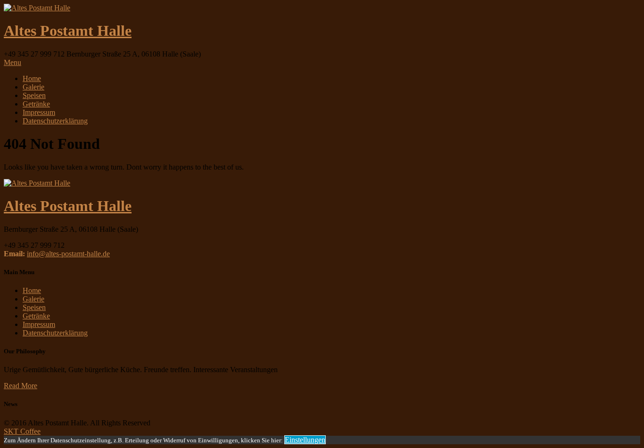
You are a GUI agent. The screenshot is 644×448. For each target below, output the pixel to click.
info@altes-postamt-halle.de (68, 254)
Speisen (34, 95)
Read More (20, 386)
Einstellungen (305, 440)
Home (32, 78)
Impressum (39, 112)
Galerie (33, 87)
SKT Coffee (22, 431)
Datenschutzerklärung (55, 121)
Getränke (36, 104)
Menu (12, 62)
